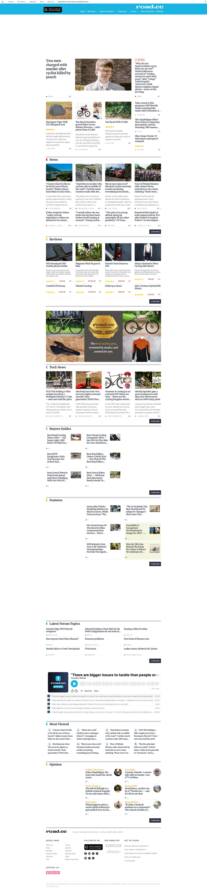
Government (54, 208)
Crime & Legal (55, 225)
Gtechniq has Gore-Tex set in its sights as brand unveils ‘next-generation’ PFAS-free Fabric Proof (88, 396)
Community (83, 225)
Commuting (143, 416)
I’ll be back (90, 648)
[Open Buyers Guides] (115, 11)
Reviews (49, 851)
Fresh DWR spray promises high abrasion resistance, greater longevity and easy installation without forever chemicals (87, 410)
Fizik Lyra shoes (113, 286)
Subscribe (54, 872)
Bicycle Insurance (72, 859)
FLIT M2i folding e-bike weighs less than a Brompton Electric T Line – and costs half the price (59, 395)
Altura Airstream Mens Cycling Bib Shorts (146, 264)
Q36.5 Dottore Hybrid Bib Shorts (148, 287)
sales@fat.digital (150, 853)
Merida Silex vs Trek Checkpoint (63, 648)
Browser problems (94, 638)
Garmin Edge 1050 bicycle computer (59, 630)
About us (49, 845)
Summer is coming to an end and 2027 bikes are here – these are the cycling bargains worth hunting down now (118, 396)
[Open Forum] (138, 11)
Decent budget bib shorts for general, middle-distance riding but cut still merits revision (147, 272)
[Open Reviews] (97, 11)
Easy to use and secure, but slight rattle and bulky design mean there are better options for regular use (58, 273)
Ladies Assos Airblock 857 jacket (140, 648)
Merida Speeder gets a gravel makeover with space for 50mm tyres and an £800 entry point (147, 395)
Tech (48, 859)
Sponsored (155, 525)
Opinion (68, 848)
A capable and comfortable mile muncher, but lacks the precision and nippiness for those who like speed (87, 273)
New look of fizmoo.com (136, 638)
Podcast (68, 851)
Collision (112, 208)
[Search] (3, 1)
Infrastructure (86, 208)
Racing (111, 225)
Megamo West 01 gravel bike (88, 264)
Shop (67, 856)
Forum (67, 845)
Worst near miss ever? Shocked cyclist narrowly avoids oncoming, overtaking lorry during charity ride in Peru (118, 189)
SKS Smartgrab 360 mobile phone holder (57, 264)
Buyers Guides (51, 854)
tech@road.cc (141, 850)
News (48, 848)
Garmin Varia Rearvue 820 (116, 264)
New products (55, 416)
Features (49, 856)
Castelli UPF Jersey (55, 286)
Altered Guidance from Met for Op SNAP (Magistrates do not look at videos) (102, 631)
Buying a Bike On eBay (135, 629)
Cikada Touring (84, 286)
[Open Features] (128, 11)
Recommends (70, 854)
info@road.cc (143, 846)
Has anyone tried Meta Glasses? (62, 638)
